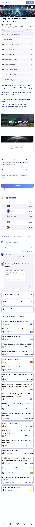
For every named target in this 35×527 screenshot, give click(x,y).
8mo (10, 254)
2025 (3, 178)
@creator (8, 257)
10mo (29, 264)
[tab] (6, 237)
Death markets (6, 175)
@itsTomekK (5, 106)
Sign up (30, 2)
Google (15, 175)
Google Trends (23, 175)
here (22, 95)
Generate (28, 170)
